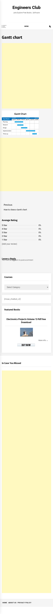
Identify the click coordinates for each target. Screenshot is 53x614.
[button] (50, 26)
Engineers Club (26, 7)
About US (12, 603)
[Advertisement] (26, 76)
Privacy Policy (24, 603)
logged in (15, 260)
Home (4, 603)
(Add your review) (9, 244)
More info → (43, 340)
